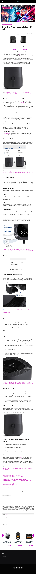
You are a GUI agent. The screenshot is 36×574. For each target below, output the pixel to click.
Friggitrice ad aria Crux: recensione (8, 517)
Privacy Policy (4, 557)
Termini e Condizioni (5, 559)
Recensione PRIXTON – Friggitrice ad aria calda (12, 483)
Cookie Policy (4, 556)
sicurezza (30, 181)
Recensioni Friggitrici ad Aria (6, 24)
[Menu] (2, 1)
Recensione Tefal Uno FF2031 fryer (25, 517)
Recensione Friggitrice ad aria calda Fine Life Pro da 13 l (9, 523)
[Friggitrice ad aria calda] (18, 1)
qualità (27, 179)
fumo (11, 60)
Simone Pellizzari (4, 31)
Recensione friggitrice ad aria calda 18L (10, 481)
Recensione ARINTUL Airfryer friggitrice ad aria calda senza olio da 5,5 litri (17, 477)
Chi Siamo (3, 553)
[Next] (33, 535)
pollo (22, 196)
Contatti (3, 554)
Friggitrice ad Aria (7, 51)
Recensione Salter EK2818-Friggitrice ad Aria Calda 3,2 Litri (14, 479)
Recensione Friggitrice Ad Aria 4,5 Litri (10, 487)
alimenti (31, 196)
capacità (22, 102)
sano (19, 54)
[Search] (33, 1)
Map (2, 560)
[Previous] (3, 535)
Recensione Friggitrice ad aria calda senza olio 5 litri (13, 476)
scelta (21, 457)
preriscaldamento (7, 133)
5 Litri (15, 51)
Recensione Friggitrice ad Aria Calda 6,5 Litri (11, 475)
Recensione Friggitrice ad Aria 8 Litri (10, 484)
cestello (15, 62)
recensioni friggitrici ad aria (6, 495)
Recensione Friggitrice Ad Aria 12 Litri (10, 485)
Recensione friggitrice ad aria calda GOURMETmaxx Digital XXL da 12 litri (17, 480)
